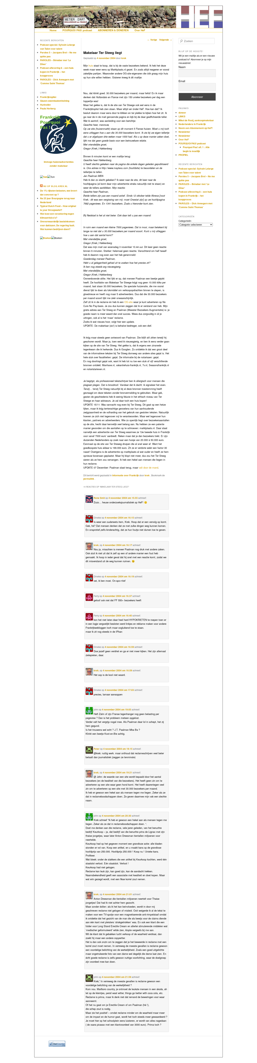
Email (182, 81)
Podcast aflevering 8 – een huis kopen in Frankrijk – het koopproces (57, 71)
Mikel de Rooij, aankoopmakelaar (196, 120)
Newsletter (184, 131)
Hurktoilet (45, 104)
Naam (182, 67)
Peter (97, 748)
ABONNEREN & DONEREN (113, 30)
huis (91, 65)
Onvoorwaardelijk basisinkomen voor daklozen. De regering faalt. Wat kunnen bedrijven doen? (57, 225)
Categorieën (185, 220)
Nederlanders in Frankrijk (192, 124)
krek (123, 58)
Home (53, 30)
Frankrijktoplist (48, 97)
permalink (89, 478)
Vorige (152, 39)
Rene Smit (99, 498)
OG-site (128, 302)
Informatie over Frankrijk (125, 475)
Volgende (165, 39)
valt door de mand (148, 467)
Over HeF (140, 30)
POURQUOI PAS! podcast (77, 30)
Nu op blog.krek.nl (55, 186)
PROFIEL (183, 155)
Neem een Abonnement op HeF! (196, 128)
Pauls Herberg (48, 108)
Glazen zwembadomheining (54, 100)
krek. (96, 545)
